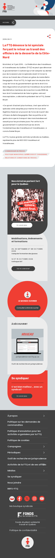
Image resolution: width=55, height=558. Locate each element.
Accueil (6, 22)
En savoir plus (22, 225)
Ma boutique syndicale (21, 506)
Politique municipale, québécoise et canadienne (26, 154)
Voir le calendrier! (23, 269)
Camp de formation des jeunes (24, 254)
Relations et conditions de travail (21, 158)
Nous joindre (14, 482)
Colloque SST (16, 261)
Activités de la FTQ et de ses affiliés (26, 464)
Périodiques (13, 452)
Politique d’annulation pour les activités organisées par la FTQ (24, 433)
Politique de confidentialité (23, 530)
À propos (12, 415)
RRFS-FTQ (12, 488)
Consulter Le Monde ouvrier (27, 308)
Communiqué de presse (15, 151)
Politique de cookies (18, 440)
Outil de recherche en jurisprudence (26, 458)
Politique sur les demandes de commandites (23, 423)
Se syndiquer (14, 476)
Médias (11, 470)
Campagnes (14, 446)
